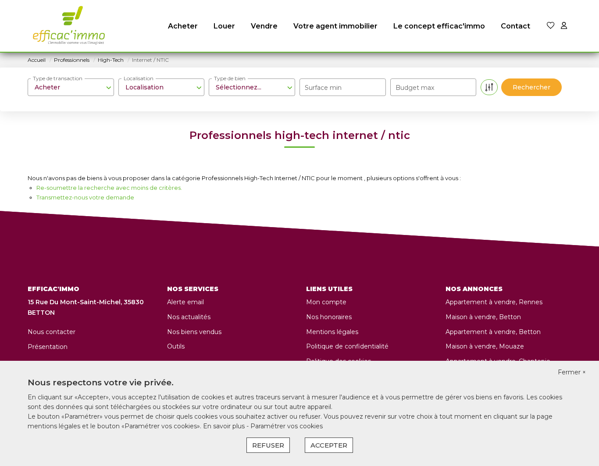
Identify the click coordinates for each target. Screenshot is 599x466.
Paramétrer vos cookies (286, 426)
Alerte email (185, 302)
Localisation (138, 78)
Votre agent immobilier (335, 26)
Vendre (264, 26)
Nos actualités (188, 317)
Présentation (48, 347)
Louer (224, 26)
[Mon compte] (564, 26)
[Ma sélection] (551, 26)
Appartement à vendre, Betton (493, 332)
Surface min (323, 88)
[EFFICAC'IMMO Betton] (67, 26)
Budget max (415, 88)
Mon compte (326, 302)
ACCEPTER (328, 445)
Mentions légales (332, 332)
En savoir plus (224, 426)
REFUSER (268, 445)
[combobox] (71, 87)
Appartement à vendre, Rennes (494, 302)
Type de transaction (57, 78)
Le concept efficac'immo (439, 26)
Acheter (183, 26)
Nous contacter (51, 332)
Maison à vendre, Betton (483, 317)
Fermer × (572, 372)
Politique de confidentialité (347, 346)
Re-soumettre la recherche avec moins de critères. (109, 187)
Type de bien (230, 78)
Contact (515, 26)
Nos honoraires (329, 317)
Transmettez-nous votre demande (85, 197)
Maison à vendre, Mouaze (485, 346)
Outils (176, 346)
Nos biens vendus (194, 332)
